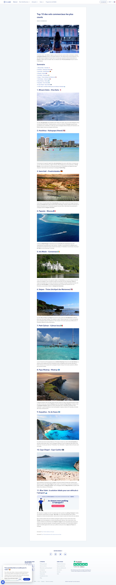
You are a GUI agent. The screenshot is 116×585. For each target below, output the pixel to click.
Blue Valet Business (23, 2)
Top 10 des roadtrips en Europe (48, 531)
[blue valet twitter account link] (60, 554)
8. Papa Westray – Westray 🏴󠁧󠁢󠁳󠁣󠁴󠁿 (43, 80)
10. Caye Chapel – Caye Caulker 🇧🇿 (44, 84)
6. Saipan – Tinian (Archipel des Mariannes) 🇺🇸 (47, 77)
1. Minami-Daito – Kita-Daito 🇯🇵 (43, 67)
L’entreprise (42, 569)
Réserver (15, 2)
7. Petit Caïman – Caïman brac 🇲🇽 (44, 79)
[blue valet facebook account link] (50, 554)
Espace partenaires (61, 565)
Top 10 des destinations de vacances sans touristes (51, 534)
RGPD (35, 581)
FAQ (58, 573)
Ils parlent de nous (44, 575)
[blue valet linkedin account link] (65, 554)
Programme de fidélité (51, 2)
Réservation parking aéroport (46, 567)
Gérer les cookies (49, 581)
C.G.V (38, 581)
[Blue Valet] (7, 2)
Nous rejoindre (43, 571)
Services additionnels (61, 567)
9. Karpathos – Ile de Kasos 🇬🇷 (43, 82)
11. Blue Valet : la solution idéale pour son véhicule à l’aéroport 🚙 (51, 86)
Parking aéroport (43, 563)
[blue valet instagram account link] (55, 554)
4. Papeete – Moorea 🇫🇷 (42, 73)
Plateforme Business (61, 563)
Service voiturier (43, 565)
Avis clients (59, 569)
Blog (41, 577)
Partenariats (42, 573)
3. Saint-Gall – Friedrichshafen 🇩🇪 (44, 71)
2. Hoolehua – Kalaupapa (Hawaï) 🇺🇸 (44, 69)
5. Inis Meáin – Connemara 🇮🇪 (43, 75)
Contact (58, 571)
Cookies (43, 581)
